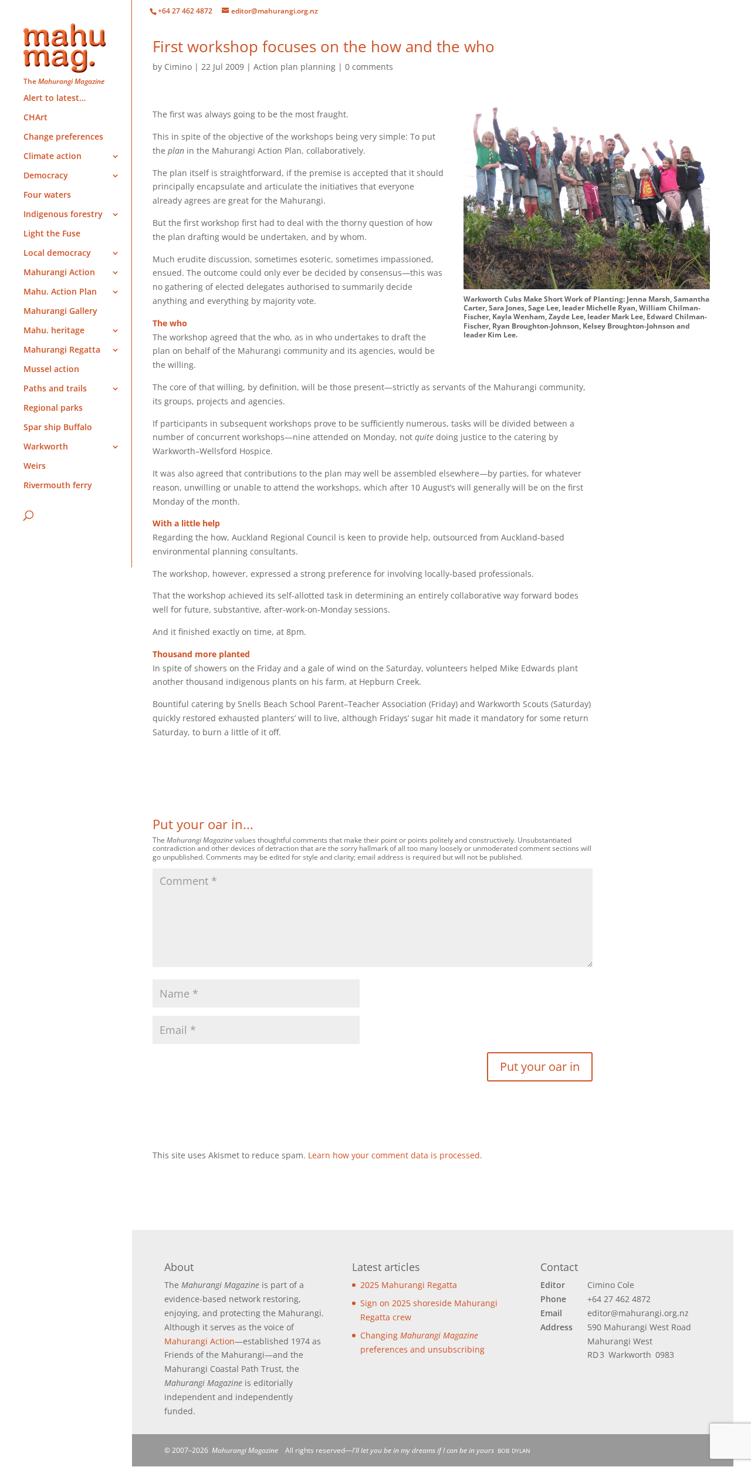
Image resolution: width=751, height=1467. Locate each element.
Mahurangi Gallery (60, 311)
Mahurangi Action (199, 1341)
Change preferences (63, 137)
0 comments (369, 66)
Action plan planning (294, 66)
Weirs (34, 466)
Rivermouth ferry (57, 486)
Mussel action (51, 369)
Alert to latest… (54, 98)
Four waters (47, 195)
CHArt (35, 118)
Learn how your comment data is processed (394, 1155)
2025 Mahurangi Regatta (408, 1284)
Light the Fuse (51, 234)
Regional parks (53, 408)
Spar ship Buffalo (57, 427)
